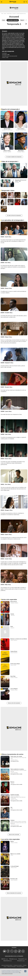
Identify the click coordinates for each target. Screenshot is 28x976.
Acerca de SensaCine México (6, 965)
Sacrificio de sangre (14, 794)
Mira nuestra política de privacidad (11, 973)
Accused (14, 13)
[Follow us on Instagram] (16, 951)
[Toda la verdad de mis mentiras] (5, 774)
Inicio (2, 13)
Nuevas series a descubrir (14, 834)
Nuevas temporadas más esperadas (14, 893)
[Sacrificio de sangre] (5, 800)
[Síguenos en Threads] (23, 951)
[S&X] (5, 813)
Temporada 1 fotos (7, 190)
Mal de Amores (13, 601)
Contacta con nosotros (18, 965)
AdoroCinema (6, 960)
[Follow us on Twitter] (12, 951)
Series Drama (9, 13)
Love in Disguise (14, 688)
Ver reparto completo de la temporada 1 (14, 156)
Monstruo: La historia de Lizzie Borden (18, 638)
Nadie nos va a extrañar (15, 853)
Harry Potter (12, 676)
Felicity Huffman (20, 128)
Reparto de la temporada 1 (10, 109)
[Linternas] (5, 825)
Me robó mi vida (13, 878)
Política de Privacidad (11, 966)
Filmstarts (11, 959)
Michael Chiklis (7, 128)
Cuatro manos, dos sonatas (16, 756)
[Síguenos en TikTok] (19, 951)
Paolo (11, 626)
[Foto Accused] (4, 195)
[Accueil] (13, 2)
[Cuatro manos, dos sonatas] (5, 762)
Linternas (12, 820)
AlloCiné (3, 959)
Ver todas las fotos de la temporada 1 (14, 215)
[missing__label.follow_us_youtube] (4, 951)
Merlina (12, 841)
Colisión (12, 614)
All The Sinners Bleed (15, 663)
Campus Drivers (13, 651)
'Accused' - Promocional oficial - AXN (20, 180)
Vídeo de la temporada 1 (9, 161)
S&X (11, 807)
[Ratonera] (5, 787)
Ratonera (12, 781)
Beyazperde (21, 959)
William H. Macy (7, 150)
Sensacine (19, 960)
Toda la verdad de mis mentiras (17, 769)
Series (5, 13)
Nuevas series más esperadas (14, 703)
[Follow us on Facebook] (8, 951)
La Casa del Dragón (14, 866)
